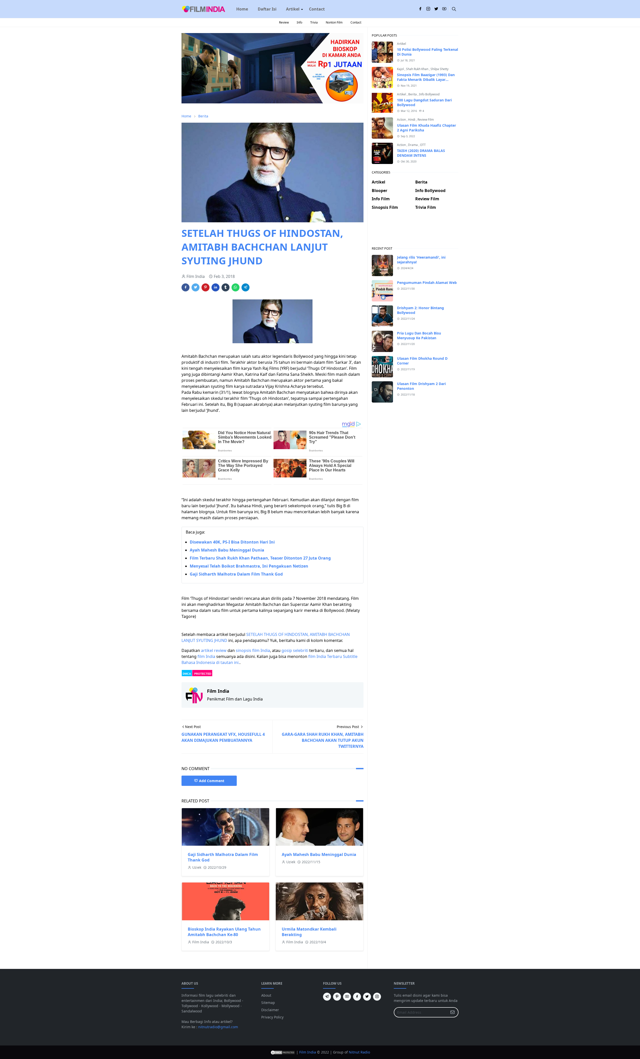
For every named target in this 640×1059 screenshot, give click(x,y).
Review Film (426, 119)
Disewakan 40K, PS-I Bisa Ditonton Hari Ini (232, 542)
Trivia (314, 22)
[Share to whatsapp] (236, 287)
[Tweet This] (196, 287)
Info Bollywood (429, 94)
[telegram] (327, 997)
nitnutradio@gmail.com (218, 1026)
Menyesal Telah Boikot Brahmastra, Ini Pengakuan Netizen (249, 566)
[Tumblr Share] (226, 287)
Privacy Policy (272, 1017)
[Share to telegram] (246, 287)
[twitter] (436, 9)
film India (206, 656)
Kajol (400, 69)
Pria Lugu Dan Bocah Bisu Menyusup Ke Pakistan (419, 335)
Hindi (412, 119)
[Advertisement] (415, 232)
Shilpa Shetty (439, 69)
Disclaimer (270, 1009)
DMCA (187, 673)
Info (299, 22)
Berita (413, 94)
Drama (413, 145)
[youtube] (444, 9)
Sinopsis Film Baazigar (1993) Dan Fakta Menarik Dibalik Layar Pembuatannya (426, 79)
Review (284, 22)
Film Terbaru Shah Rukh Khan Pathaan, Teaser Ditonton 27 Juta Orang (260, 558)
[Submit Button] (452, 1012)
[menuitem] (242, 9)
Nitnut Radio (359, 1052)
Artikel (401, 44)
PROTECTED (202, 673)
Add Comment (211, 780)
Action (401, 119)
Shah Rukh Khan (417, 69)
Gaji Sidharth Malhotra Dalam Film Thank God (236, 574)
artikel (207, 650)
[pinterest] (337, 997)
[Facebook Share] (186, 287)
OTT (423, 145)
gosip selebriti (295, 650)
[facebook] (420, 9)
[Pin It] (206, 287)
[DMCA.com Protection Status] (282, 1052)
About (266, 995)
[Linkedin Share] (216, 287)
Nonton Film (334, 22)
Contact (355, 22)
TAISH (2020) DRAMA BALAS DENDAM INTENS (421, 153)
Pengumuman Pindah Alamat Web (427, 282)
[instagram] (428, 9)
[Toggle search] (454, 9)
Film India (307, 1052)
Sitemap (268, 1002)
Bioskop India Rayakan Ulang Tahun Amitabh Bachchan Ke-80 (224, 931)
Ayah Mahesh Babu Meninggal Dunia (227, 550)
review (220, 650)
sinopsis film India (253, 650)
